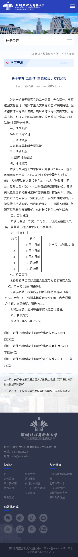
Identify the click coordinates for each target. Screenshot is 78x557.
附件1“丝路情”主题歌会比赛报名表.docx (38, 333)
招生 (6, 474)
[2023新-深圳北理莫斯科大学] (23, 5)
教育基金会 (10, 488)
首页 (37, 53)
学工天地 (61, 53)
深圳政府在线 (57, 497)
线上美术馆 (10, 483)
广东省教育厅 (57, 488)
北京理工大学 (57, 483)
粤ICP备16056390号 (55, 548)
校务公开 (48, 53)
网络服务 (30, 478)
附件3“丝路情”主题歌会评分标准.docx (37, 359)
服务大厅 (30, 474)
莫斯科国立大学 (58, 492)
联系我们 (9, 497)
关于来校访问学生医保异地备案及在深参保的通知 (42, 391)
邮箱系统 (9, 478)
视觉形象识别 (32, 483)
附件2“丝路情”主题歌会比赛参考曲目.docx (40, 346)
